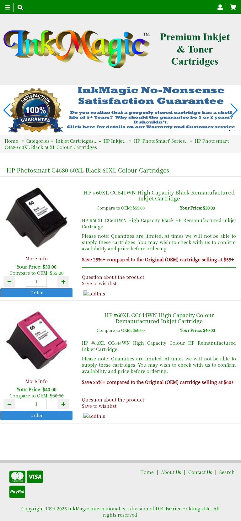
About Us (171, 472)
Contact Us (200, 472)
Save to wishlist (99, 283)
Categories (38, 141)
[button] (223, 129)
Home (12, 141)
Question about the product (113, 277)
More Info (36, 258)
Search (227, 472)
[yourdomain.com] (118, 49)
